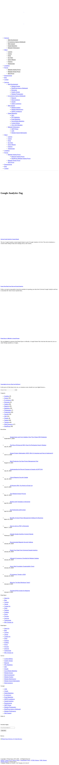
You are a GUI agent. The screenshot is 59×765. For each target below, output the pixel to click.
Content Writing (8, 658)
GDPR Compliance (9, 699)
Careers (6, 602)
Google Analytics (8, 701)
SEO (5, 416)
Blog (5, 600)
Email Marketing (8, 697)
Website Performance (10, 711)
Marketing (7, 408)
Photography (7, 410)
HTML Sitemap (35, 760)
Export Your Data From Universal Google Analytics (12, 286)
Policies (2, 760)
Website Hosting (8, 677)
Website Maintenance (10, 679)
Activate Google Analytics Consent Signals (10, 239)
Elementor (7, 402)
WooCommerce (8, 424)
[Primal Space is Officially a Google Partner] (29, 335)
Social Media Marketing (10, 671)
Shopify (6, 418)
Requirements (8, 703)
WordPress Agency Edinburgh (12, 709)
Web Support (7, 713)
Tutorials (6, 422)
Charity (6, 691)
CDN (5, 689)
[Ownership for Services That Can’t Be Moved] (29, 381)
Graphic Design (8, 660)
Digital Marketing (8, 693)
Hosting (6, 404)
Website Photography (10, 707)
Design (6, 398)
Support (6, 420)
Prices (6, 614)
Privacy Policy (16, 760)
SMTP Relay (7, 705)
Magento (6, 406)
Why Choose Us (8, 622)
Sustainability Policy (25, 760)
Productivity (7, 412)
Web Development (9, 675)
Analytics (6, 396)
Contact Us (7, 606)
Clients (6, 604)
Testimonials (7, 620)
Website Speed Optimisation (12, 681)
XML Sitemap (43, 760)
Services (6, 618)
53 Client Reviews (17, 739)
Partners (6, 610)
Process (6, 616)
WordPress (7, 426)
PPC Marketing (8, 664)
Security (6, 414)
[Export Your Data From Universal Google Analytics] (29, 283)
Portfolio (6, 612)
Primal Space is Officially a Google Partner (10, 338)
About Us (6, 598)
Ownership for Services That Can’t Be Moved (10, 384)
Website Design (8, 673)
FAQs (5, 608)
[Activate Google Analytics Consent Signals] (29, 236)
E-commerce (7, 400)
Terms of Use (8, 760)
